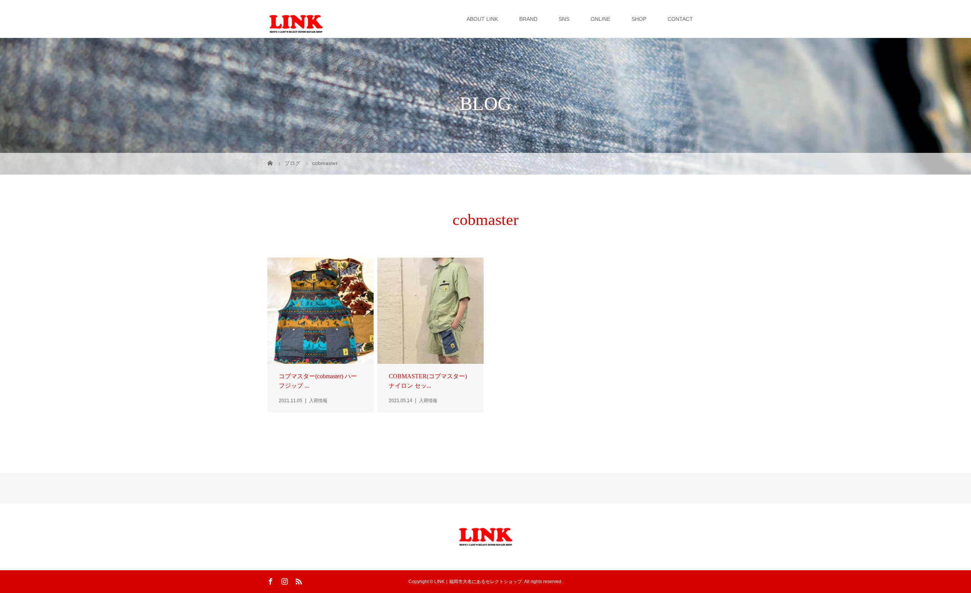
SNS (564, 19)
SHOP (639, 19)
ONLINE (600, 19)
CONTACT (680, 19)
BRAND (528, 19)
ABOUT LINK (482, 19)
